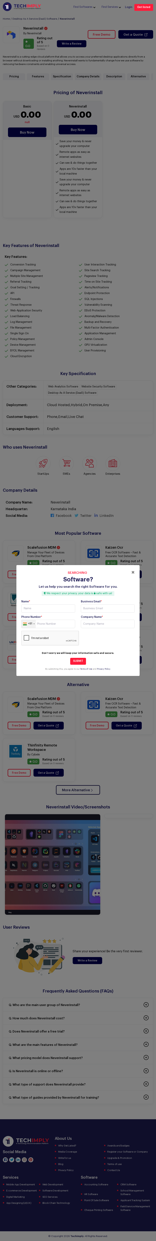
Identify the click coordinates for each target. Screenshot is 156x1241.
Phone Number (31, 617)
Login (128, 7)
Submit (78, 661)
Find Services (110, 7)
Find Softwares (82, 7)
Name (25, 601)
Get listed (143, 7)
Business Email (91, 601)
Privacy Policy (103, 669)
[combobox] (28, 624)
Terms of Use (86, 669)
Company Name (92, 617)
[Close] (133, 572)
